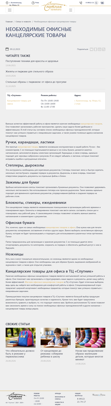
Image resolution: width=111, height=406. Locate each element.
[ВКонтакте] (91, 49)
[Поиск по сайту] (96, 3)
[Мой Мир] (99, 49)
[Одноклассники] (95, 49)
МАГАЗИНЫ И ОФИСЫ (60, 398)
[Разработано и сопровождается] (98, 395)
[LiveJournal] (103, 49)
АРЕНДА (58, 393)
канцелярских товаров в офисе (60, 227)
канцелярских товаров (91, 123)
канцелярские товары (28, 146)
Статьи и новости (23, 21)
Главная (9, 21)
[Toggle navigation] (10, 10)
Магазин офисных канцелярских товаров (44, 282)
